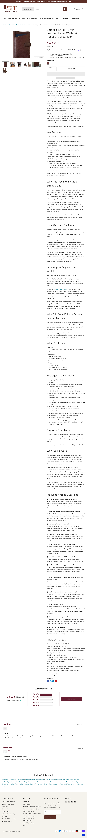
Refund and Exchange (8, 801)
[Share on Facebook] (48, 681)
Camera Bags (23, 782)
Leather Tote (14, 784)
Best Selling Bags (10, 18)
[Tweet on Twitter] (51, 681)
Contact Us (5, 809)
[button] (51, 43)
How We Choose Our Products (32, 806)
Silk (57, 18)
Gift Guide (75, 18)
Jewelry (66, 18)
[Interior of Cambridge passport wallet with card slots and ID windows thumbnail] (4, 70)
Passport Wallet (58, 784)
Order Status (5, 811)
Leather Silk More (16, 831)
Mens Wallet (47, 784)
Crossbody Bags (68, 780)
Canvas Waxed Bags (72, 782)
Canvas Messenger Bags (57, 782)
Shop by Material (46, 18)
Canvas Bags (32, 782)
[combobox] (48, 9)
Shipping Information (8, 804)
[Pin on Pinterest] (56, 681)
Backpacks (13, 780)
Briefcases (5, 780)
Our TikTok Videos (28, 823)
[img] (7, 724)
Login (78, 9)
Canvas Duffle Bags (43, 782)
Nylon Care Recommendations (32, 813)
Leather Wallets (50, 780)
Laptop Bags (40, 780)
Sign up (50, 817)
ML (50, 40)
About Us (26, 801)
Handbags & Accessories (28, 18)
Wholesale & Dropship (8, 814)
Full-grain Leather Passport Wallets (19, 25)
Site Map (4, 816)
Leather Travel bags (36, 784)
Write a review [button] (71, 699)
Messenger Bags (30, 780)
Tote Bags (59, 780)
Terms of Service (6, 821)
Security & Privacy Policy (9, 819)
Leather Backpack (24, 784)
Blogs (25, 825)
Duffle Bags (20, 780)
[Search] (65, 9)
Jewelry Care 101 (28, 820)
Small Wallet (68, 784)
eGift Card (5, 806)
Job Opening (27, 804)
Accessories (14, 782)
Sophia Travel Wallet (60, 289)
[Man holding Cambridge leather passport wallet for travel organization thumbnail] (12, 64)
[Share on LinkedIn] (53, 681)
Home (4, 25)
